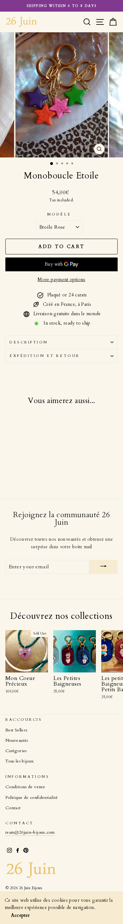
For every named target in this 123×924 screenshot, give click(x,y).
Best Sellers (16, 730)
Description (28, 342)
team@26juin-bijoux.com (30, 832)
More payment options (61, 279)
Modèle (59, 214)
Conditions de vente (25, 787)
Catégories (16, 751)
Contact (13, 808)
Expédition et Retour (44, 355)
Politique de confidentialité (31, 797)
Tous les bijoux (19, 761)
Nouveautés (16, 740)
